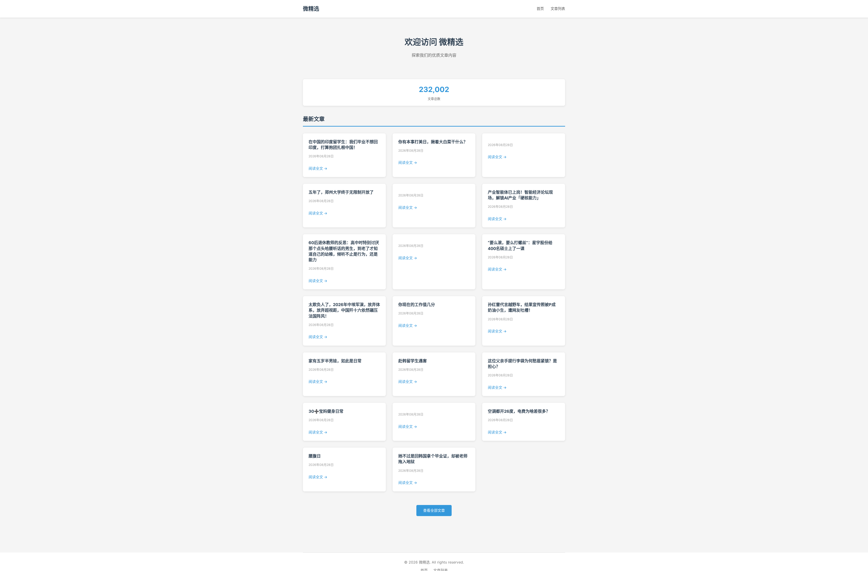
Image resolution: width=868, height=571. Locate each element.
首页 (540, 8)
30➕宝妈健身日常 (326, 411)
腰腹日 (315, 456)
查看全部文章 (434, 510)
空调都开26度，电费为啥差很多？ (519, 411)
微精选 (311, 8)
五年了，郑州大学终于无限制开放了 (341, 192)
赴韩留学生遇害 (412, 361)
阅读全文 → (318, 168)
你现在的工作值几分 (416, 304)
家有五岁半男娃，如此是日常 (335, 361)
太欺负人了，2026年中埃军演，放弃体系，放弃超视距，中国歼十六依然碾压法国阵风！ (344, 310)
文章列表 (558, 8)
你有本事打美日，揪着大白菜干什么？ (432, 141)
